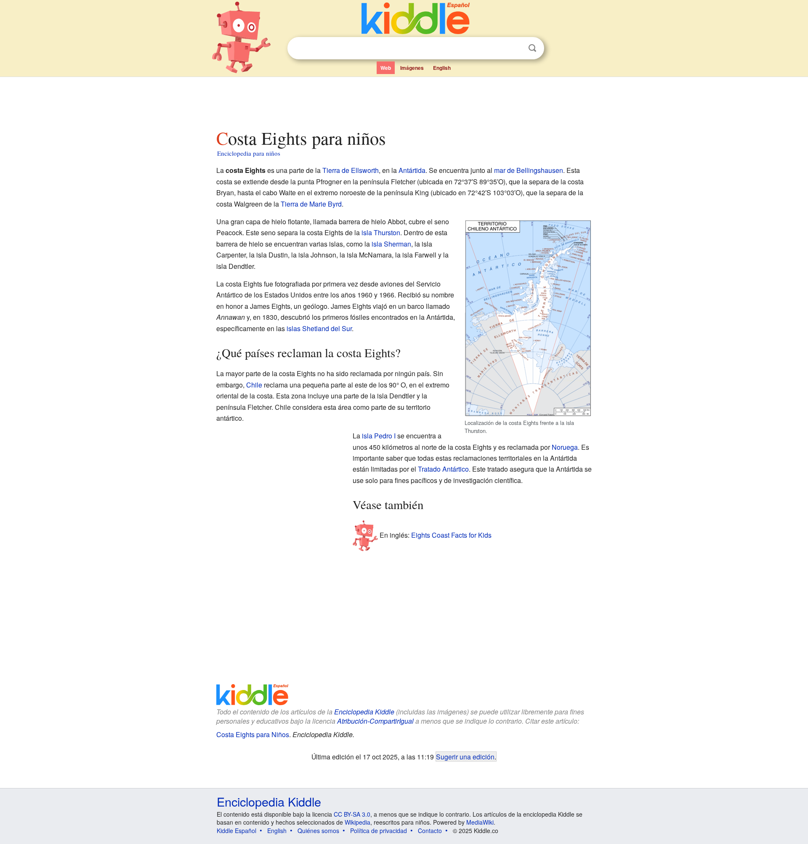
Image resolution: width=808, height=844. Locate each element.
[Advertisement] (403, 100)
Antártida (412, 170)
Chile (254, 385)
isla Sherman (391, 244)
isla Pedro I (379, 436)
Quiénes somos (318, 830)
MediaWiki (480, 822)
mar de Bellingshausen (528, 170)
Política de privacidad (378, 830)
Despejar (515, 48)
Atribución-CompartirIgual (375, 721)
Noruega (565, 447)
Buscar (532, 48)
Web (385, 68)
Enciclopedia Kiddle (364, 712)
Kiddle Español (236, 830)
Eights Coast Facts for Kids (451, 534)
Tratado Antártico (443, 469)
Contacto (430, 830)
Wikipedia (357, 822)
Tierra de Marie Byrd (311, 204)
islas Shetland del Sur (319, 328)
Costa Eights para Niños (252, 734)
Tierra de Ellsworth (350, 170)
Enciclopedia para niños (248, 153)
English (442, 68)
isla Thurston (380, 232)
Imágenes (412, 68)
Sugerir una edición (465, 756)
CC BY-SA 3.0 (352, 814)
